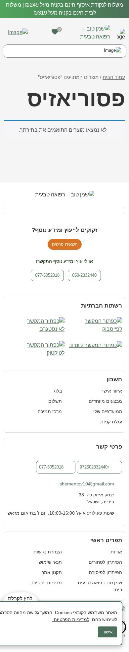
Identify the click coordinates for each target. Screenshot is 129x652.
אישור (107, 631)
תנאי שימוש (50, 562)
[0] (55, 32)
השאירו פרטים (64, 244)
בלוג (58, 391)
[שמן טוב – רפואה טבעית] (89, 32)
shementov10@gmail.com (87, 483)
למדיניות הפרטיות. (70, 619)
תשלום (55, 401)
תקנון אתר (52, 572)
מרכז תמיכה (50, 411)
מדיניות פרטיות (46, 582)
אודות (116, 551)
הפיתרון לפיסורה (105, 572)
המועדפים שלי (107, 411)
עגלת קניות (111, 421)
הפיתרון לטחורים (105, 562)
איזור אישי (112, 391)
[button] (121, 33)
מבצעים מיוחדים (105, 401)
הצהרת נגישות (47, 551)
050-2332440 (84, 275)
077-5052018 (51, 467)
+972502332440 (95, 467)
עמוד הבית (114, 77)
